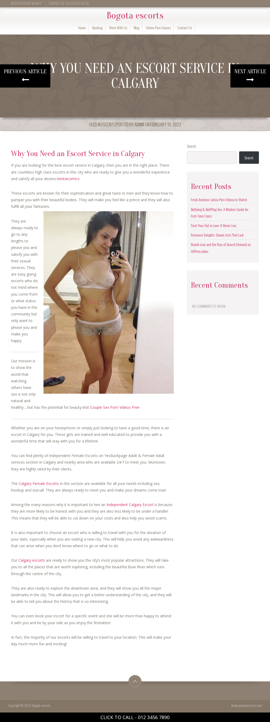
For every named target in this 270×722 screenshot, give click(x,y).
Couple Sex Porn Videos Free (114, 407)
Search (191, 146)
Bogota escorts (135, 15)
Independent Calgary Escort (130, 504)
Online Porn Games (158, 27)
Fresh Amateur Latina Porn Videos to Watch (219, 199)
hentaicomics (68, 178)
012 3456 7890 (154, 717)
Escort (108, 124)
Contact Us (184, 27)
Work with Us (118, 27)
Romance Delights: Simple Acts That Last (217, 235)
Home (82, 27)
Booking (97, 27)
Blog (136, 27)
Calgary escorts (31, 560)
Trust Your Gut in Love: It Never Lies (213, 225)
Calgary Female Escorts (39, 483)
